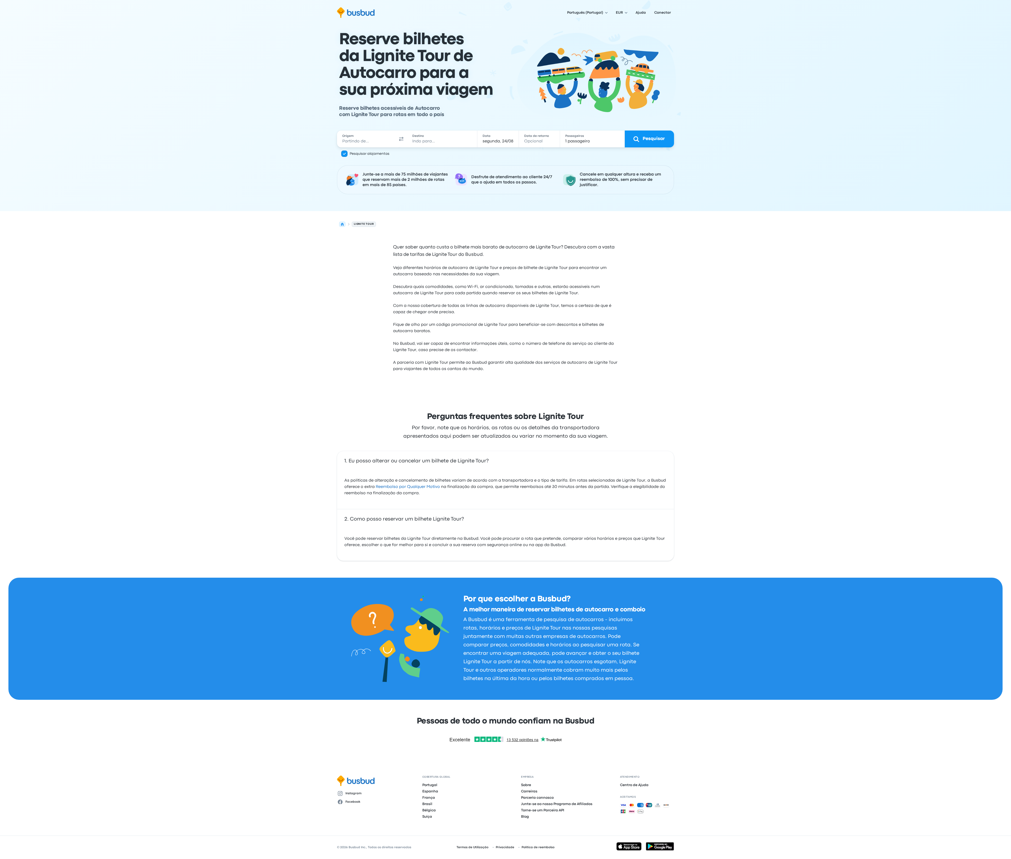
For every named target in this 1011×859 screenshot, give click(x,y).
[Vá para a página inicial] (356, 12)
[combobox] (366, 139)
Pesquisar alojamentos (369, 153)
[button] (401, 139)
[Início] (342, 224)
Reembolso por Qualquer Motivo (408, 487)
